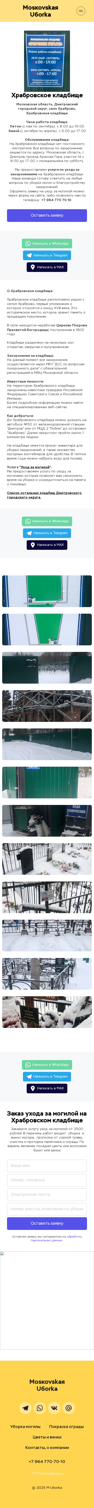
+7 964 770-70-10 (47, 1461)
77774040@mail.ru (47, 1473)
